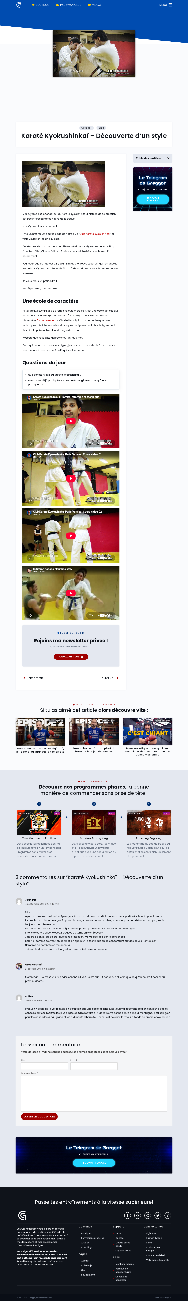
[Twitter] (157, 1215)
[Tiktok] (167, 1215)
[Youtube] (137, 1215)
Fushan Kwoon (45, 320)
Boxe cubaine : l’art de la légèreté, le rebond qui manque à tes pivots (40, 750)
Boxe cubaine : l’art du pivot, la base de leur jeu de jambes (94, 750)
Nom (23, 1060)
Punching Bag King (149, 838)
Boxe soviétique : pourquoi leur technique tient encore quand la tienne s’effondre (147, 751)
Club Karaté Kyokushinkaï (95, 234)
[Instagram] (147, 1215)
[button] (168, 158)
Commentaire (29, 1073)
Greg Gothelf (33, 964)
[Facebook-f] (127, 1215)
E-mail (73, 1060)
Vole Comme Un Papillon (39, 838)
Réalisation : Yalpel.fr (163, 1297)
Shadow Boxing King (94, 838)
